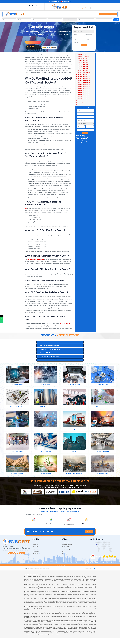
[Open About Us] (56, 14)
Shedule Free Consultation (32, 42)
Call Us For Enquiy (86, 524)
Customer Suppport (68, 524)
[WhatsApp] (1, 318)
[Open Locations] (72, 14)
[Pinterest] (22, 553)
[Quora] (24, 553)
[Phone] (1, 321)
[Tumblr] (20, 553)
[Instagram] (11, 553)
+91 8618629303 (36, 8)
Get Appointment (83, 8)
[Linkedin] (13, 553)
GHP (26, 208)
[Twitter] (15, 553)
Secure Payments (51, 524)
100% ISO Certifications (33, 524)
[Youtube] (17, 553)
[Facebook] (9, 553)
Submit (116, 19)
